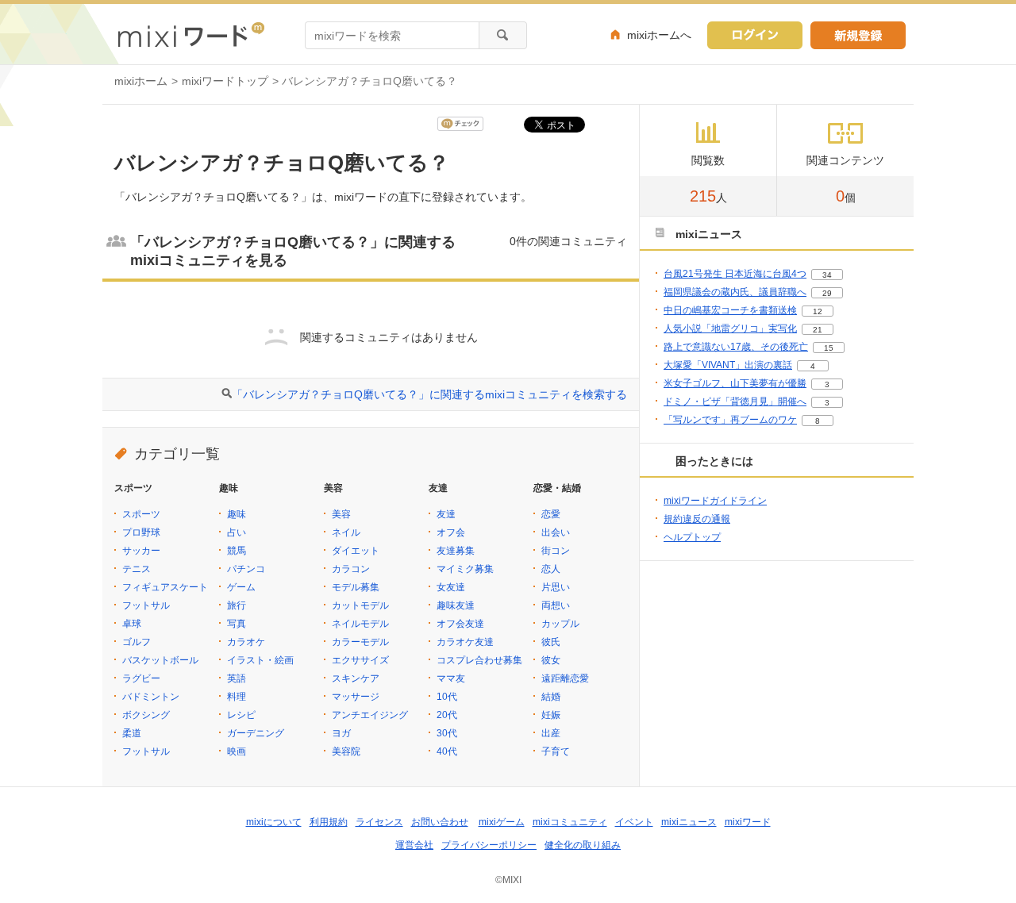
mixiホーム (140, 81)
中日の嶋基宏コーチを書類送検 (730, 310)
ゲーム (241, 587)
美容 (341, 514)
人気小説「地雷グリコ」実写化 (730, 328)
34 (827, 275)
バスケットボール (160, 660)
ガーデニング (255, 733)
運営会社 (414, 845)
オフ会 (451, 532)
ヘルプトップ (692, 537)
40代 (447, 751)
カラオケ (246, 641)
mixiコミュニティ (570, 822)
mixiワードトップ (225, 81)
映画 (236, 751)
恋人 (550, 568)
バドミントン (150, 696)
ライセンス (379, 822)
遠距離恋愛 (565, 678)
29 (827, 293)
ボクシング (146, 714)
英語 (236, 678)
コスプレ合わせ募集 (479, 660)
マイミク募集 (465, 568)
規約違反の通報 (697, 519)
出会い (555, 532)
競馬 (236, 550)
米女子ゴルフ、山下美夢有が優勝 (735, 383)
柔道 (131, 733)
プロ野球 (141, 532)
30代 (447, 733)
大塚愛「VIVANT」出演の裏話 (728, 365)
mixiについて (274, 822)
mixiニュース (689, 822)
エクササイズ (360, 660)
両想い (555, 605)
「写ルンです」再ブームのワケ (730, 419)
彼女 (550, 660)
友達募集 (456, 550)
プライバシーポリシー (489, 845)
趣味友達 (456, 605)
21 (817, 329)
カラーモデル (360, 641)
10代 (447, 696)
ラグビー (141, 678)
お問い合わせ (439, 822)
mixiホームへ (659, 35)
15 (828, 348)
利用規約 (329, 822)
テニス (136, 568)
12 (817, 311)
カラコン (351, 568)
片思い (555, 587)
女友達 (451, 587)
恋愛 (550, 514)
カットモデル (360, 605)
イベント (634, 822)
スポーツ (141, 514)
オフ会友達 (460, 623)
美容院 (346, 751)
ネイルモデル (360, 623)
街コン (555, 550)
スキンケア (355, 678)
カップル (560, 623)
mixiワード (748, 822)
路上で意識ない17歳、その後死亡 (736, 346)
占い (236, 532)
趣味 (236, 514)
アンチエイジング (370, 714)
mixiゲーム (502, 822)
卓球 (131, 623)
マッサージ (355, 696)
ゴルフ (136, 641)
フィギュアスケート (165, 587)
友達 (446, 514)
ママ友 (451, 678)
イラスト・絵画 (260, 660)
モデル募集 (355, 587)
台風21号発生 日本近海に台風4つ (735, 273)
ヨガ (341, 733)
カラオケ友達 (465, 641)
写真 (236, 623)
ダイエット (355, 550)
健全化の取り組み (583, 845)
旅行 (236, 605)
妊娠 (550, 714)
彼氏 (550, 641)
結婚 (550, 696)
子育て (555, 751)
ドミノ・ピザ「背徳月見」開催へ (735, 401)
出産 (550, 733)
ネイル (346, 532)
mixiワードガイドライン (715, 500)
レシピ (241, 714)
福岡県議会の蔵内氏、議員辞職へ (735, 292)
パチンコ (246, 568)
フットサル (146, 605)
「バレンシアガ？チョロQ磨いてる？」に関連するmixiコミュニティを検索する (429, 394)
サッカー (141, 550)
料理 (236, 696)
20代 (447, 714)
